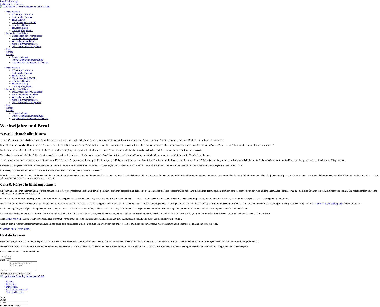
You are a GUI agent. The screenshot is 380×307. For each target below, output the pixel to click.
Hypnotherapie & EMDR (24, 22)
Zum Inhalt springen (9, 1)
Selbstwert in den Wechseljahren (27, 36)
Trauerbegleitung (20, 27)
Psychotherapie (13, 11)
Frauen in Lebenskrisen (17, 33)
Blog (8, 49)
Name (3, 256)
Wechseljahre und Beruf (23, 41)
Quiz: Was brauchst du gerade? (26, 46)
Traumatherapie (19, 19)
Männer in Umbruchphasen (25, 44)
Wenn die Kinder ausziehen (25, 38)
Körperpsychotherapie (22, 14)
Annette (9, 52)
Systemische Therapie (22, 17)
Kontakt (10, 54)
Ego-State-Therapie (21, 25)
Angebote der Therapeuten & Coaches (30, 62)
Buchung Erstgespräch (22, 30)
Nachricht (5, 270)
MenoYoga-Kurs (13, 218)
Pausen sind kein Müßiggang (328, 203)
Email (3, 260)
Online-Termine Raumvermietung (27, 60)
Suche (3, 297)
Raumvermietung (20, 57)
